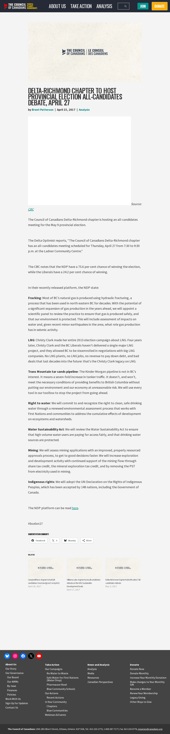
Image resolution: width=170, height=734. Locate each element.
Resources (93, 677)
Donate (134, 664)
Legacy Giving (137, 697)
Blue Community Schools (61, 689)
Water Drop (54, 680)
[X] (31, 656)
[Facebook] (23, 656)
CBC (31, 209)
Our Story (10, 668)
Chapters (52, 706)
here (75, 508)
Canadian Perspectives (100, 682)
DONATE (160, 6)
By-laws (11, 686)
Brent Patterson (42, 110)
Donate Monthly (139, 673)
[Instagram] (15, 656)
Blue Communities (57, 710)
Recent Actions (55, 697)
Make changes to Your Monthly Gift (147, 683)
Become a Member (140, 689)
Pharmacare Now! (57, 684)
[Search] (125, 6)
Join (143, 6)
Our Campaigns (53, 669)
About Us (57, 6)
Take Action (81, 6)
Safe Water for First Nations (63, 677)
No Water (52, 673)
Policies (11, 694)
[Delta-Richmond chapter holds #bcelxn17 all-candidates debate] (123, 568)
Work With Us (13, 698)
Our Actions (51, 693)
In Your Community (56, 701)
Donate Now (137, 669)
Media (90, 673)
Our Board (13, 677)
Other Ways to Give (141, 701)
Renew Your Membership (144, 693)
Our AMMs (12, 681)
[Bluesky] (7, 656)
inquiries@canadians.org (150, 729)
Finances (12, 690)
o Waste (63, 673)
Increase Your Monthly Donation (148, 677)
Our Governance (14, 673)
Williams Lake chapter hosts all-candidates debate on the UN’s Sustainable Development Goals (83, 583)
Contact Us (11, 707)
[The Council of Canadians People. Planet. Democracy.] (21, 6)
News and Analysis (98, 664)
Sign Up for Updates (16, 703)
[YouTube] (39, 656)
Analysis (104, 6)
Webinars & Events (55, 714)
